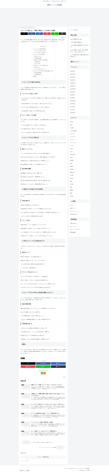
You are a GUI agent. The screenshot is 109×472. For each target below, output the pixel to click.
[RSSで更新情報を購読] (44, 373)
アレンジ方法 (37, 63)
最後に (35, 76)
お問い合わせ (73, 223)
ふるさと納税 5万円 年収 (76, 39)
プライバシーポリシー (75, 229)
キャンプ (23, 358)
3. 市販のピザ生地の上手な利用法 (40, 59)
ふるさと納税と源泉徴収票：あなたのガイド (79, 46)
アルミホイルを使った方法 (40, 50)
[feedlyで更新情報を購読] (42, 373)
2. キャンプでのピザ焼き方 (39, 54)
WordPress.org (73, 214)
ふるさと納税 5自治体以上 (76, 42)
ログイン (72, 205)
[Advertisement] (54, 17)
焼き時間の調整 (38, 58)
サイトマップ (73, 226)
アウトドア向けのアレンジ (40, 69)
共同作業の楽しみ (38, 74)
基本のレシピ (37, 67)
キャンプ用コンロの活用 (40, 52)
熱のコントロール (38, 56)
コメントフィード (74, 211)
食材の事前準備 (38, 72)
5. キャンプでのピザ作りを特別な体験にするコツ (44, 70)
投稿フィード (73, 208)
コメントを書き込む (43, 457)
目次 (42, 46)
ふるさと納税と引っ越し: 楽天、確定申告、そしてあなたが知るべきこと (79, 50)
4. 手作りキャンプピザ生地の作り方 (41, 65)
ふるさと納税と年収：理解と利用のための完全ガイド (79, 55)
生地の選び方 (37, 61)
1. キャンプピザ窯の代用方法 (40, 48)
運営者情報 (72, 232)
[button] (62, 33)
